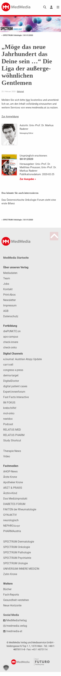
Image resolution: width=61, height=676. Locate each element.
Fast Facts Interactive (16, 397)
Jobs (6, 283)
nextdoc (8, 418)
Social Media (11, 615)
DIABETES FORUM (14, 504)
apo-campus (10, 336)
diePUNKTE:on (12, 331)
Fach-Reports (11, 594)
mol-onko (8, 413)
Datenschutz (10, 316)
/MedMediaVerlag (16, 620)
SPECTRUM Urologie (15, 563)
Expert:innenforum (14, 391)
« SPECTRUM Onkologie (12, 35)
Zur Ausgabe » (28, 179)
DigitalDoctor (11, 380)
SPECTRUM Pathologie (17, 552)
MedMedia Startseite (16, 257)
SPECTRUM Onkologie (16, 547)
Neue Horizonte (12, 605)
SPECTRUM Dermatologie (18, 541)
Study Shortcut (12, 440)
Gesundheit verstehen (16, 600)
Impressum (10, 305)
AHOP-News (10, 471)
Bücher (7, 589)
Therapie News (12, 451)
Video (6, 456)
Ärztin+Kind (10, 493)
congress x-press (13, 370)
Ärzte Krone (10, 477)
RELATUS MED (12, 429)
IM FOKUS (9, 402)
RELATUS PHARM (14, 435)
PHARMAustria (12, 531)
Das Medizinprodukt (15, 498)
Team (6, 278)
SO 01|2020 (28, 35)
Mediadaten (10, 273)
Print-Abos (9, 294)
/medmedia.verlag (16, 625)
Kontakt (8, 289)
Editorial (20, 91)
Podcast (8, 424)
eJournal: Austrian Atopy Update (22, 359)
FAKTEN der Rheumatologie (19, 509)
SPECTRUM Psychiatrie (17, 557)
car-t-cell (8, 364)
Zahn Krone (10, 574)
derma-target (10, 375)
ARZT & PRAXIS (12, 487)
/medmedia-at (13, 631)
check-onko (10, 347)
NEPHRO (11, 525)
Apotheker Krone (13, 482)
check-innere (10, 342)
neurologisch (11, 520)
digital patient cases (15, 386)
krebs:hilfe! (9, 408)
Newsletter (9, 300)
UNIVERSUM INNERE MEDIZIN (21, 568)
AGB (5, 311)
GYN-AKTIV (10, 514)
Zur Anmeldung (10, 116)
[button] (6, 668)
